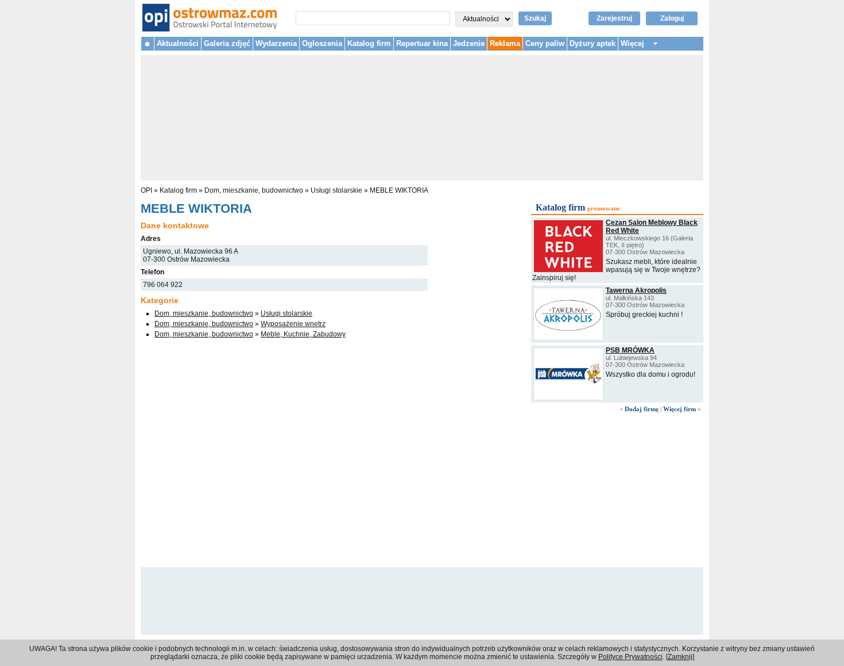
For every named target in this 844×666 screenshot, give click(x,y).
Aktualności (178, 43)
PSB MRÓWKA (630, 350)
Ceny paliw (544, 43)
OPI (146, 190)
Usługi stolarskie (336, 190)
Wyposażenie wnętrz (293, 324)
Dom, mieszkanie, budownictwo (253, 190)
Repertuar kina (422, 43)
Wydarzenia (276, 43)
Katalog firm (369, 43)
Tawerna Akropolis (636, 290)
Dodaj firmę (642, 408)
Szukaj (535, 18)
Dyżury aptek (592, 43)
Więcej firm (679, 408)
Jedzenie (469, 43)
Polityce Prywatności (630, 657)
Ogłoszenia (322, 43)
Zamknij (680, 657)
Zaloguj (672, 18)
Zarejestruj (614, 18)
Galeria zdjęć (227, 43)
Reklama (505, 43)
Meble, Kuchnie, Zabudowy (303, 334)
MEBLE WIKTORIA (399, 190)
